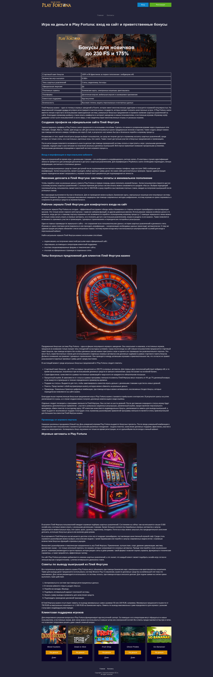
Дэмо (54, 657)
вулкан (65, 110)
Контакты (110, 15)
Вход (143, 5)
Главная (100, 15)
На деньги (54, 652)
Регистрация (160, 5)
